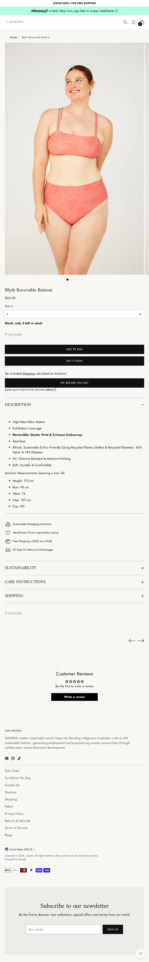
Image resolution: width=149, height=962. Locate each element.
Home (13, 37)
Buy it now (74, 361)
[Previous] (42, 3)
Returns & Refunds (17, 820)
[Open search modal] (125, 22)
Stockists (10, 792)
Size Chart (12, 770)
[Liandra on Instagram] (13, 759)
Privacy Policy (14, 813)
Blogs (8, 835)
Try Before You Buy (74, 383)
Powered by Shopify (15, 859)
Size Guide (15, 334)
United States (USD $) (21, 849)
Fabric (9, 806)
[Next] (106, 3)
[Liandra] (15, 22)
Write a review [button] (74, 697)
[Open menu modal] (134, 22)
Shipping (29, 373)
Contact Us (12, 785)
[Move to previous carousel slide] (132, 641)
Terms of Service (16, 827)
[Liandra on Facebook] (7, 759)
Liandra (29, 855)
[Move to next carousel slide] (141, 640)
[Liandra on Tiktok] (19, 759)
